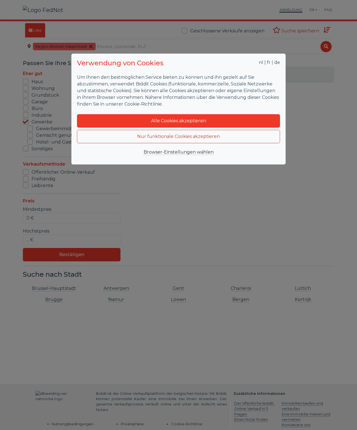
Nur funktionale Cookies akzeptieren (178, 136)
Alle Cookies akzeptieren (178, 120)
